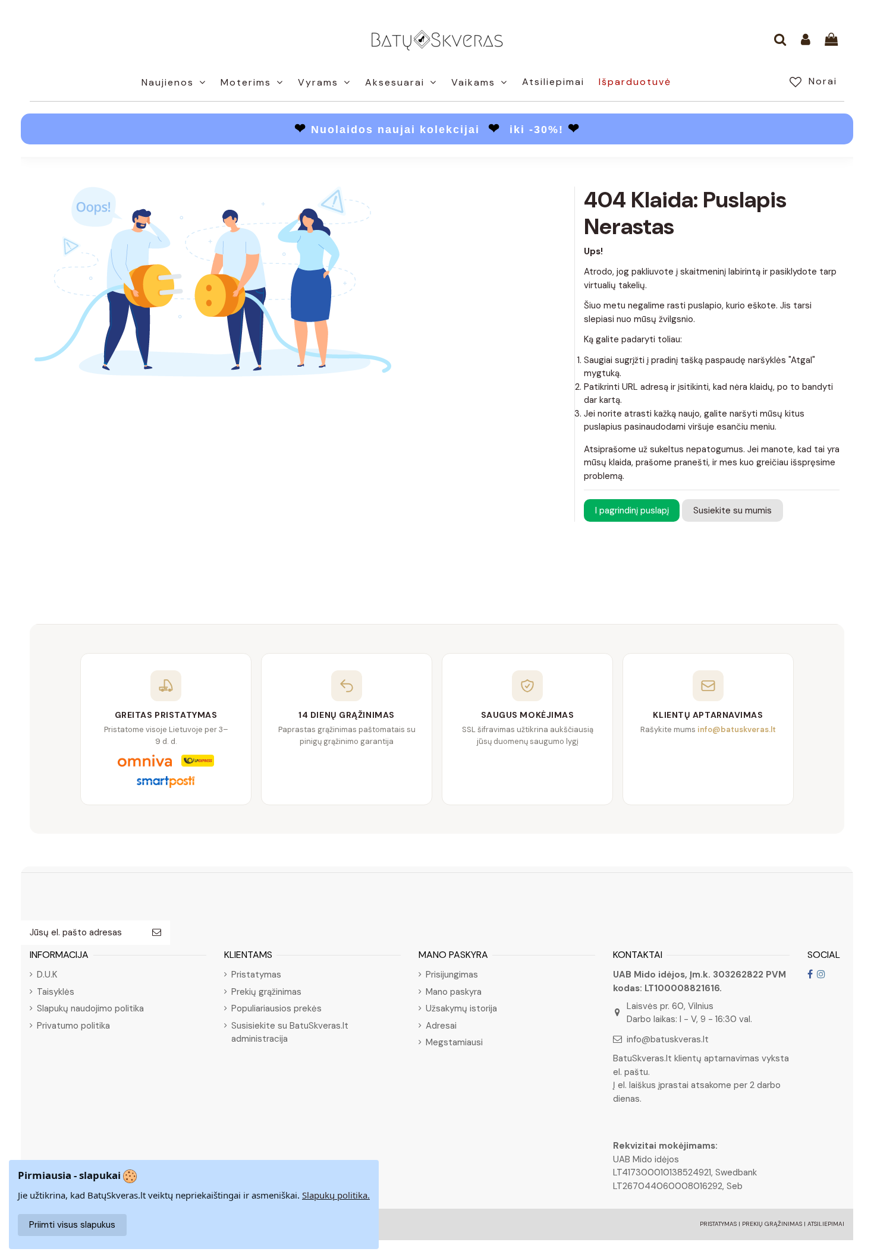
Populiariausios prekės (276, 1008)
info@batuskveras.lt (668, 1039)
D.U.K (47, 974)
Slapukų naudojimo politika (90, 1008)
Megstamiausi (454, 1042)
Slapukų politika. (336, 1195)
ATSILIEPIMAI (825, 1224)
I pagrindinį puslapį (632, 510)
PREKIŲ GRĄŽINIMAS (772, 1224)
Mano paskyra (454, 992)
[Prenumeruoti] (156, 932)
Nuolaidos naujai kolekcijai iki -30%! (437, 129)
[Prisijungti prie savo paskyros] (805, 40)
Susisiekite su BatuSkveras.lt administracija (289, 1032)
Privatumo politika (73, 1026)
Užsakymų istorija (461, 1008)
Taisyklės (55, 992)
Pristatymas (256, 974)
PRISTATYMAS (718, 1224)
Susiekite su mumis (732, 510)
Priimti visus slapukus (72, 1225)
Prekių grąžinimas (266, 992)
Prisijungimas (452, 974)
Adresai (441, 1026)
